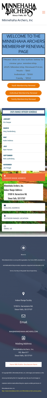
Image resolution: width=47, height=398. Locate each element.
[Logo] (19, 9)
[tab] (23, 177)
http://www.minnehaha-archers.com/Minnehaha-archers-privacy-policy (21, 391)
